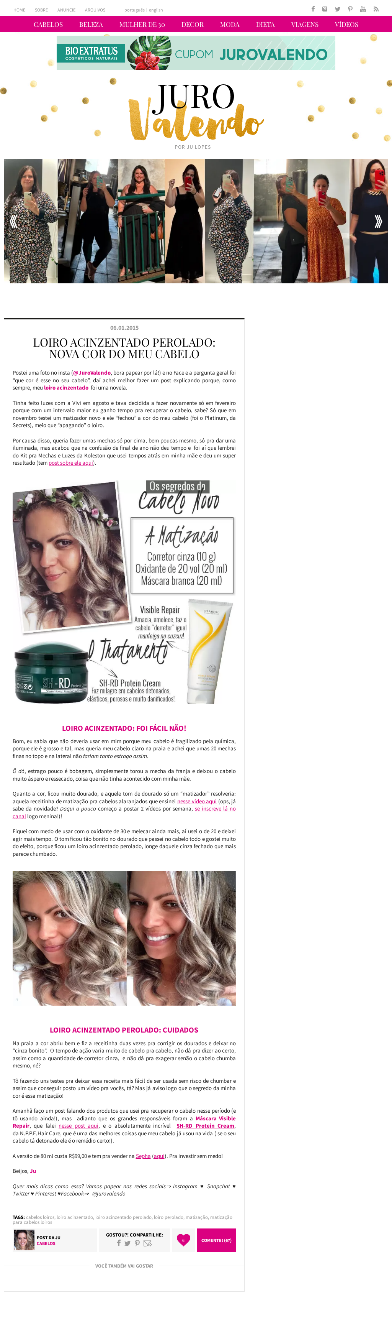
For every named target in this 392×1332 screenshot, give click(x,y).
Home (19, 10)
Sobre (41, 10)
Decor (192, 24)
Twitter (127, 1243)
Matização (197, 1217)
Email (148, 1243)
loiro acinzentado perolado (123, 1217)
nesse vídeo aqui (197, 801)
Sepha (143, 1155)
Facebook (119, 1243)
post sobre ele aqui (71, 462)
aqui (159, 1155)
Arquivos (95, 10)
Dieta (265, 24)
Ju (57, 1237)
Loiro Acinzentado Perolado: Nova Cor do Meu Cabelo (124, 347)
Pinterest (137, 1243)
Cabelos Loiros (40, 1217)
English (156, 10)
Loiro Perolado (168, 1217)
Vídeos (346, 24)
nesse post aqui (78, 1125)
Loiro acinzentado (75, 1217)
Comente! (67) (216, 1240)
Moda (230, 24)
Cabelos (48, 24)
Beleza (91, 24)
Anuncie (66, 10)
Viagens (304, 24)
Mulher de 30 (142, 24)
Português (134, 10)
